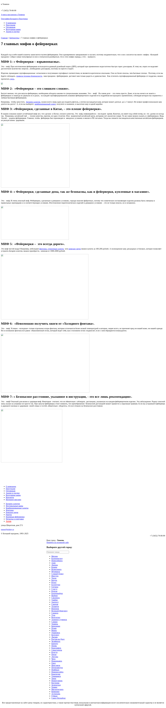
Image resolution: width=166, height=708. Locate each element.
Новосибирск (57, 561)
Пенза (53, 654)
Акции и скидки (13, 32)
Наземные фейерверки (15, 517)
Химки (54, 687)
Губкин (54, 696)
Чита (53, 659)
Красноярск (56, 648)
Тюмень (54, 624)
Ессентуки (55, 585)
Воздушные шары (13, 29)
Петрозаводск (57, 668)
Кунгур (54, 652)
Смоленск (55, 598)
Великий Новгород (59, 611)
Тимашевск (56, 676)
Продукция (10, 25)
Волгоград (55, 617)
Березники (55, 626)
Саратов (54, 604)
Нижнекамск (56, 661)
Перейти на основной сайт (58, 542)
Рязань (54, 630)
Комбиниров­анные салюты (17, 508)
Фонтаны (10, 510)
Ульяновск (55, 633)
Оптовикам (10, 27)
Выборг (54, 596)
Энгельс (54, 657)
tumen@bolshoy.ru (7, 529)
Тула (53, 615)
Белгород (55, 635)
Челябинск (55, 641)
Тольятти (55, 606)
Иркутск (54, 576)
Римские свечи (12, 512)
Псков (54, 628)
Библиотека (14, 38)
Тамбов (54, 600)
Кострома (55, 683)
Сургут (54, 589)
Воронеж (55, 609)
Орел (53, 663)
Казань (54, 567)
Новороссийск (57, 672)
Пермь (54, 646)
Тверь (53, 678)
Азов (53, 563)
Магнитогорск (57, 689)
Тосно (53, 578)
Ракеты (9, 515)
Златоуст (55, 602)
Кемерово (55, 692)
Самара (54, 622)
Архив (8, 521)
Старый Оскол (57, 574)
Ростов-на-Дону (58, 639)
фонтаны (43, 249)
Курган (54, 591)
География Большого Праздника (14, 19)
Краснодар (55, 674)
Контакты (10, 497)
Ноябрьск (55, 670)
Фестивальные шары (14, 506)
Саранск (54, 613)
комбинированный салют (45, 104)
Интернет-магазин (13, 500)
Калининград (57, 558)
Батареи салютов (13, 504)
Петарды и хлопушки (15, 519)
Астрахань (55, 694)
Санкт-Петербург (58, 698)
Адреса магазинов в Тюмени (13, 15)
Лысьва (54, 637)
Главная (4, 38)
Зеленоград (56, 685)
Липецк (54, 565)
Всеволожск (56, 569)
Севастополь (56, 650)
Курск (53, 582)
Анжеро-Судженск (59, 620)
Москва (54, 556)
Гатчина (54, 587)
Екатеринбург (57, 593)
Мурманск (55, 572)
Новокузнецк (56, 681)
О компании (11, 23)
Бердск (54, 580)
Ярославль (55, 665)
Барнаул (54, 644)
